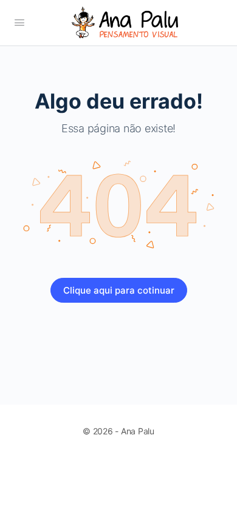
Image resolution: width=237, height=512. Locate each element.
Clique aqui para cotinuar (118, 290)
